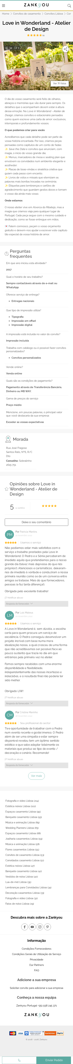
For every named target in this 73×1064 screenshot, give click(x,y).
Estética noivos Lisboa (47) (20, 865)
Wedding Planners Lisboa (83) (22, 828)
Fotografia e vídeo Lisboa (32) (21, 898)
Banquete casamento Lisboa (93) (23, 817)
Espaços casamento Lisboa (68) (23, 833)
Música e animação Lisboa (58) (22, 844)
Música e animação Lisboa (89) (22, 822)
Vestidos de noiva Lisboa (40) (21, 876)
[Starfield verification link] (34, 1033)
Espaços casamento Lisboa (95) (23, 811)
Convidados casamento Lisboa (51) (24, 860)
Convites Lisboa (53, 13)
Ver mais (36, 775)
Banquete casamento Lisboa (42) (23, 871)
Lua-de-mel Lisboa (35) (18, 882)
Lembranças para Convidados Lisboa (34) (28, 887)
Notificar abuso (15, 597)
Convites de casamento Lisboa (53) (24, 855)
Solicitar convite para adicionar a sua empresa (36, 988)
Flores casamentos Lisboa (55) (22, 849)
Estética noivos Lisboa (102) (20, 806)
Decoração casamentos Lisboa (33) (24, 893)
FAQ (36, 970)
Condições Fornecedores (36, 948)
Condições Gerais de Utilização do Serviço (36, 954)
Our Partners (36, 965)
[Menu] (3, 5)
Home (5, 13)
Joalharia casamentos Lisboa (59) (23, 838)
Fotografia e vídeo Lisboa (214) (22, 800)
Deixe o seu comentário (36, 522)
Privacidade (36, 959)
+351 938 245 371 (47, 1005)
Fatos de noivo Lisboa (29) (19, 903)
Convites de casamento (27, 13)
